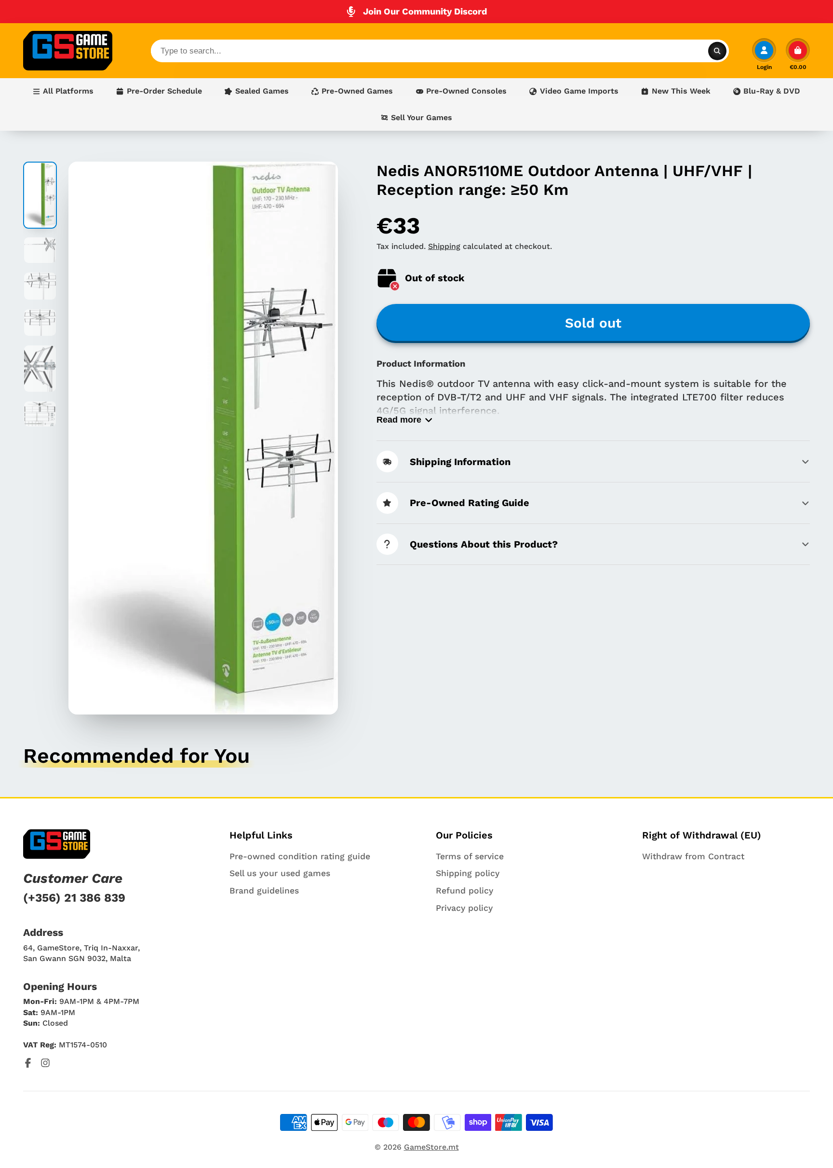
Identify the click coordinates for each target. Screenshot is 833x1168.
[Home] (67, 50)
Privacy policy (464, 908)
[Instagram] (45, 1063)
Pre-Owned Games (357, 91)
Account (764, 54)
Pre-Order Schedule (164, 91)
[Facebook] (28, 1063)
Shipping (444, 246)
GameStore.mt (431, 1147)
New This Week (681, 91)
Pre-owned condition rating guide (299, 856)
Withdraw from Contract (693, 856)
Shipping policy (467, 873)
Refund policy (464, 890)
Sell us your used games (279, 873)
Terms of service (470, 856)
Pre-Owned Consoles (466, 91)
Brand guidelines (264, 890)
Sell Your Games (421, 117)
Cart (798, 54)
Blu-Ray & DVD (771, 91)
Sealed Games (262, 91)
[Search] (717, 50)
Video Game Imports (579, 91)
